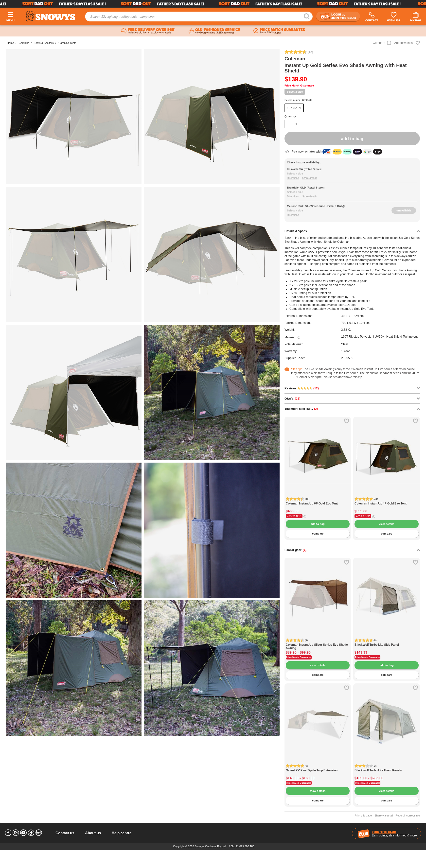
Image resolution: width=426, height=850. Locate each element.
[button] (292, 458)
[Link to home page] (50, 16)
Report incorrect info (407, 815)
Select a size (295, 91)
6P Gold (294, 108)
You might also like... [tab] (301, 409)
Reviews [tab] (301, 388)
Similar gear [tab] (295, 550)
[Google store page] (214, 31)
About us (93, 833)
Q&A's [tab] (292, 398)
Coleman (294, 58)
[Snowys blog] (39, 833)
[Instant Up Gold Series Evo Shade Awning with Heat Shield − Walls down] (211, 116)
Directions (293, 177)
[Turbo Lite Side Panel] (386, 591)
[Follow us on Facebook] (8, 833)
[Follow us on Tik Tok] (31, 833)
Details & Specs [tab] (295, 231)
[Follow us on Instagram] (16, 833)
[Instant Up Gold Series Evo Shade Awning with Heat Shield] (74, 116)
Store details (309, 177)
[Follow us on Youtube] (23, 833)
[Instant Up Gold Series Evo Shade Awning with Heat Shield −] (74, 392)
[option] (317, 450)
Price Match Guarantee (299, 85)
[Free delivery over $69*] (148, 31)
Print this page (363, 815)
